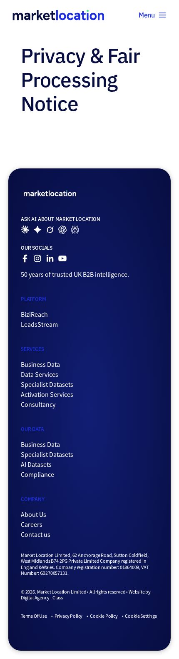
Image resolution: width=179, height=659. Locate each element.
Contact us (35, 535)
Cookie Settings (141, 616)
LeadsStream (39, 325)
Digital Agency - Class (42, 597)
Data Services (39, 375)
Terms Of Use (34, 616)
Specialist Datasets (47, 385)
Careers (31, 525)
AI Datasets (36, 465)
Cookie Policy (104, 616)
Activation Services (47, 395)
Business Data (40, 365)
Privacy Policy (68, 616)
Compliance (37, 475)
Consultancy (38, 405)
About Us (33, 515)
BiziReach (34, 315)
